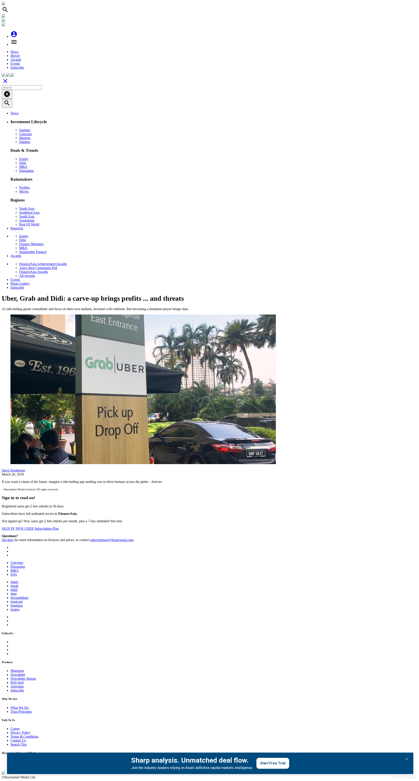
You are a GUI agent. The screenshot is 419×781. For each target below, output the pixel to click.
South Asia (26, 216)
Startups (24, 130)
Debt (22, 163)
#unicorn (16, 601)
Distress (24, 142)
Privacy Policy (20, 732)
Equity (23, 159)
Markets (24, 138)
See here (8, 540)
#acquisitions (19, 597)
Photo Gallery (20, 283)
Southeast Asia (29, 212)
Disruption (26, 171)
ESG (13, 574)
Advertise (17, 686)
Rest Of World (29, 224)
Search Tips (18, 744)
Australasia (26, 220)
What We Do (19, 707)
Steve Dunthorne (13, 470)
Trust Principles (21, 711)
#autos (14, 609)
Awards (15, 59)
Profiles (24, 187)
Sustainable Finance (33, 252)
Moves (15, 56)
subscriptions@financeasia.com (111, 540)
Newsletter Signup (23, 678)
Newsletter (17, 674)
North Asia (26, 208)
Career (15, 728)
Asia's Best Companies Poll (38, 268)
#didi (13, 590)
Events (15, 63)
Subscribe (17, 67)
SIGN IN (8, 528)
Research (16, 228)
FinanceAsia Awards (33, 272)
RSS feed (17, 682)
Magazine (17, 671)
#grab (14, 586)
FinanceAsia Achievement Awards (43, 264)
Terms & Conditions (24, 736)
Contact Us (18, 740)
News (14, 52)
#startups (16, 605)
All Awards (27, 276)
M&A (23, 167)
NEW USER (24, 528)
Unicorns (25, 134)
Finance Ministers (31, 244)
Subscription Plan (46, 528)
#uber (14, 582)
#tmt (13, 594)
